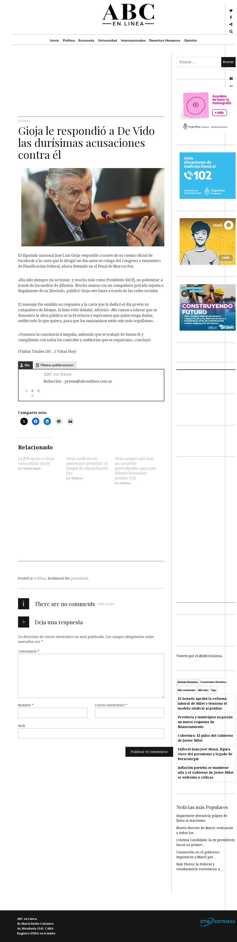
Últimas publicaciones (57, 365)
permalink (79, 578)
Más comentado (186, 690)
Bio (27, 365)
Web (21, 726)
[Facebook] (30, 390)
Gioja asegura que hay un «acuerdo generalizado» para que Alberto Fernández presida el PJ (135, 468)
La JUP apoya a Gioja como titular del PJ (36, 460)
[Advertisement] (91, 84)
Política (69, 40)
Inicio (54, 40)
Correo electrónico (111, 705)
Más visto (203, 690)
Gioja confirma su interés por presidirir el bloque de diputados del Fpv (87, 465)
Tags (213, 690)
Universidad (107, 40)
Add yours (105, 604)
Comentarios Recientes (213, 682)
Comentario (28, 651)
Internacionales (133, 40)
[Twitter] (24, 390)
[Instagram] (30, 395)
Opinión (190, 40)
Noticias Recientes (188, 682)
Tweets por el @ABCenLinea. (199, 656)
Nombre (26, 705)
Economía (86, 40)
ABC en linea (58, 374)
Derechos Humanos (164, 40)
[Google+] (36, 390)
